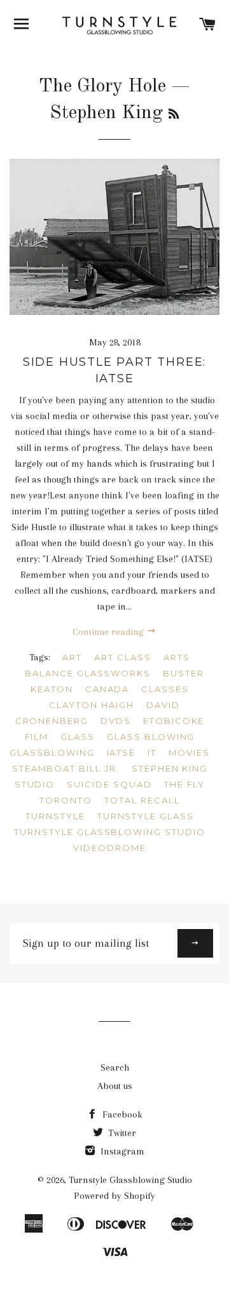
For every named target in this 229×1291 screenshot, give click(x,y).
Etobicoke (174, 721)
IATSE (121, 752)
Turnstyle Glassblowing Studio (109, 832)
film (37, 737)
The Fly (184, 784)
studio (35, 784)
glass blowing (151, 737)
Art (72, 657)
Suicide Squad (109, 784)
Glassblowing (52, 752)
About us (114, 1086)
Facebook (121, 1114)
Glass (77, 737)
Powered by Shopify (114, 1195)
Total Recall (141, 800)
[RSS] (173, 115)
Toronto (65, 800)
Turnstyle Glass (145, 816)
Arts (176, 657)
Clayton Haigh (91, 705)
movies (189, 752)
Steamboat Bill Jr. (66, 768)
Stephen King (169, 768)
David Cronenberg (97, 713)
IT (152, 752)
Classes (165, 689)
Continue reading (109, 632)
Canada (107, 689)
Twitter (121, 1133)
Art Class (122, 657)
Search (115, 1067)
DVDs (116, 721)
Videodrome (109, 848)
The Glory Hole (102, 86)
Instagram (121, 1151)
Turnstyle (55, 816)
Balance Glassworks (88, 673)
